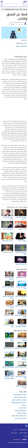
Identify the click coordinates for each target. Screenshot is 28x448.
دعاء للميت (23, 405)
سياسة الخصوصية (23, 430)
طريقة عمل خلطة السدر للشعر (19, 400)
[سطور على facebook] (26, 426)
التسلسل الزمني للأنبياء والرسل (19, 416)
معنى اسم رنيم (22, 408)
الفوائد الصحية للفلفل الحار (20, 395)
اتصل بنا (25, 436)
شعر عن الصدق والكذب (21, 43)
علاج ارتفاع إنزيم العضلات (20, 410)
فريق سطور (14, 433)
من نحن (15, 430)
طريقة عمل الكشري (21, 413)
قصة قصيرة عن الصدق (21, 46)
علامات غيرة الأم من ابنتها (20, 397)
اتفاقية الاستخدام (23, 433)
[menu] (2, 1)
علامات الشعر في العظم (20, 418)
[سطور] (24, 1)
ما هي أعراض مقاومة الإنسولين (18, 403)
